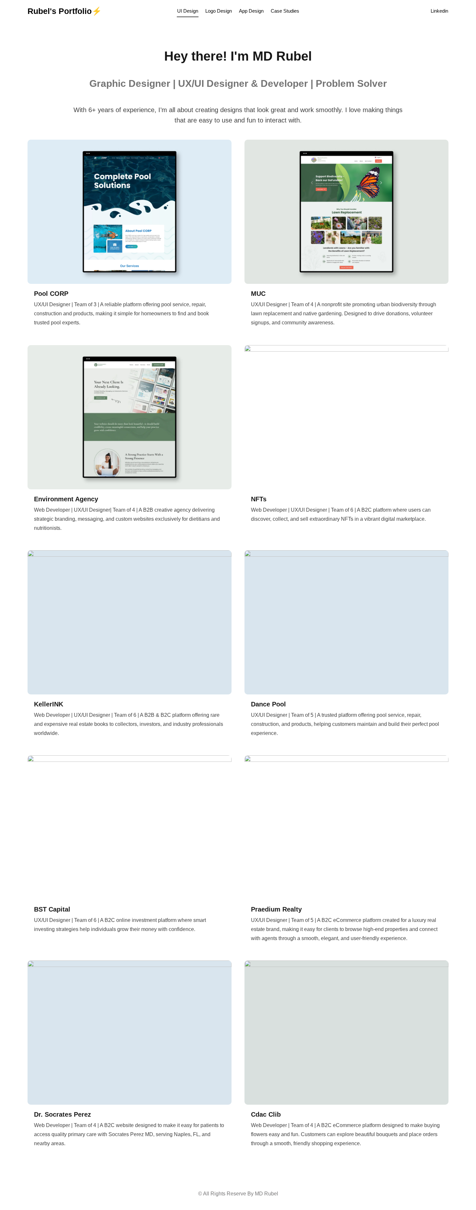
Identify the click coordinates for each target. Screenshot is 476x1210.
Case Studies (285, 11)
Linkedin (439, 11)
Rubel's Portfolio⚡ (65, 11)
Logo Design (218, 11)
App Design (251, 11)
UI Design (187, 11)
